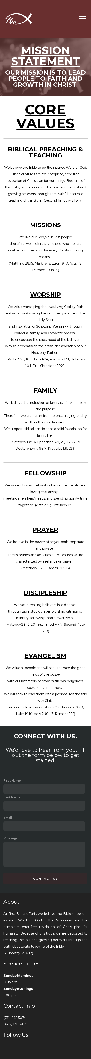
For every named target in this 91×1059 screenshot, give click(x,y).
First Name (12, 780)
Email (8, 818)
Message (11, 838)
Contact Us (45, 878)
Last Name (12, 797)
